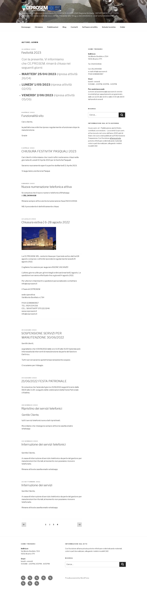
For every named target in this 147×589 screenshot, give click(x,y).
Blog (64, 27)
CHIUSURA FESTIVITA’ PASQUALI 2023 (48, 151)
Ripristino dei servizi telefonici (41, 408)
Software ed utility (90, 27)
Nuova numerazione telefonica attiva (46, 187)
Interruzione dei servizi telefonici (43, 444)
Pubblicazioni (52, 27)
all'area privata (115, 138)
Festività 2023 (31, 52)
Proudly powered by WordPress (77, 578)
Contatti (74, 27)
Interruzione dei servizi (36, 485)
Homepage (25, 27)
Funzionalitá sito (32, 116)
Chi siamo (39, 27)
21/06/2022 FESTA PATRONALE (44, 381)
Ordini (122, 27)
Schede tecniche (109, 27)
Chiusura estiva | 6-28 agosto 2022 (45, 222)
